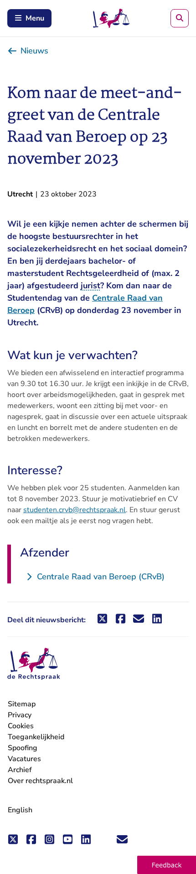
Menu (35, 18)
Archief (20, 770)
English (20, 810)
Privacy (19, 715)
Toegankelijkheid (36, 737)
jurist (90, 285)
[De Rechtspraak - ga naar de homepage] (33, 664)
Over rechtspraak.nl (40, 781)
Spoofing (22, 748)
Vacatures (24, 759)
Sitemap (22, 704)
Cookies (21, 726)
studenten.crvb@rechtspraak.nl (74, 510)
